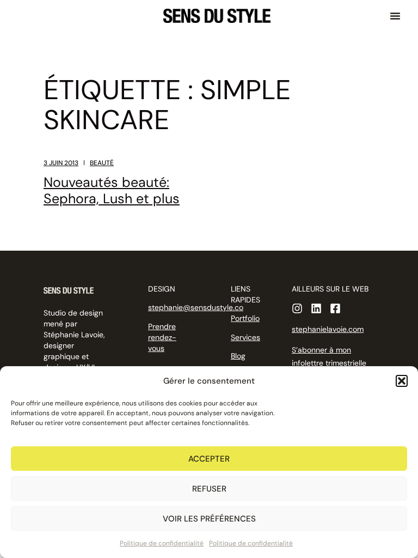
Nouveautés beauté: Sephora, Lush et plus (112, 190)
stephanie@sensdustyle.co (195, 307)
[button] (401, 380)
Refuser (209, 488)
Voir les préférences (209, 518)
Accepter (209, 458)
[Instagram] (297, 308)
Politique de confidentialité (162, 543)
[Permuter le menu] (395, 15)
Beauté (102, 163)
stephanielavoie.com (328, 329)
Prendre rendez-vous (162, 337)
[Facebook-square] (335, 308)
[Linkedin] (316, 308)
